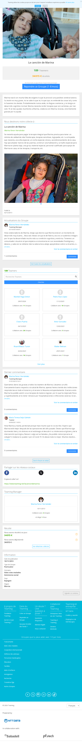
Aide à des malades (11, 646)
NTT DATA (69, 611)
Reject (45, 6)
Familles (7, 666)
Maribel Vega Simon (22, 297)
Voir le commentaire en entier (66, 249)
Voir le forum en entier (41, 461)
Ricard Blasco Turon (22, 346)
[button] (76, 534)
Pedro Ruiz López (60, 297)
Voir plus (41, 364)
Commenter (72, 257)
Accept (38, 6)
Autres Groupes (9, 686)
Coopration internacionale (13, 650)
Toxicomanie (8, 642)
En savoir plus (70, 2)
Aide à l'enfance (9, 670)
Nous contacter (40, 629)
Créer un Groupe (25, 613)
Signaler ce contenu (71, 593)
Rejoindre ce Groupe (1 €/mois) (41, 86)
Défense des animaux (11, 654)
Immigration (8, 674)
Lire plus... (7, 247)
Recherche (7, 678)
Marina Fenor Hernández (19, 224)
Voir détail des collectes (41, 546)
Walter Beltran (60, 346)
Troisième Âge (9, 682)
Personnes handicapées (12, 658)
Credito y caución (72, 615)
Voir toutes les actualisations (41, 264)
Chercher (41, 282)
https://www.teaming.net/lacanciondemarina (22, 484)
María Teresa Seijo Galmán (20, 417)
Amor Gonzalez (60, 321)
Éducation (7, 662)
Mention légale (40, 625)
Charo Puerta (21, 321)
